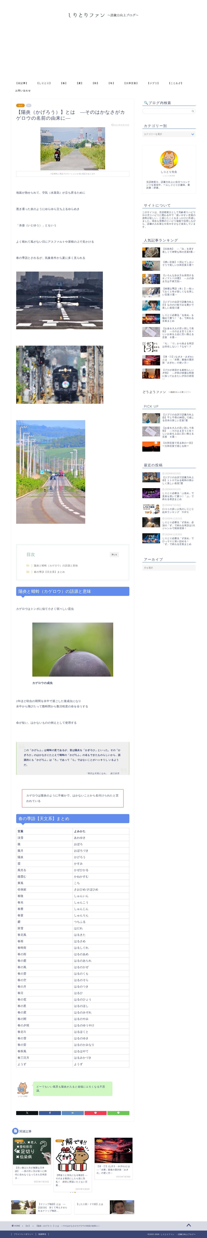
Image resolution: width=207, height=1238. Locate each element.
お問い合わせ (23, 90)
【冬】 (111, 83)
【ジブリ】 (153, 83)
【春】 (64, 83)
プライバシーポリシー (23, 1234)
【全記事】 (21, 83)
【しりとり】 (44, 83)
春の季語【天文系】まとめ (49, 571)
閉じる (114, 554)
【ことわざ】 (176, 83)
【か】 (20, 105)
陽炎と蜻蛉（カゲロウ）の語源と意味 (56, 565)
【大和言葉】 (131, 83)
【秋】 (95, 83)
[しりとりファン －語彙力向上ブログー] (103, 16)
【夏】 (80, 83)
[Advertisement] (103, 55)
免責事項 (42, 1234)
